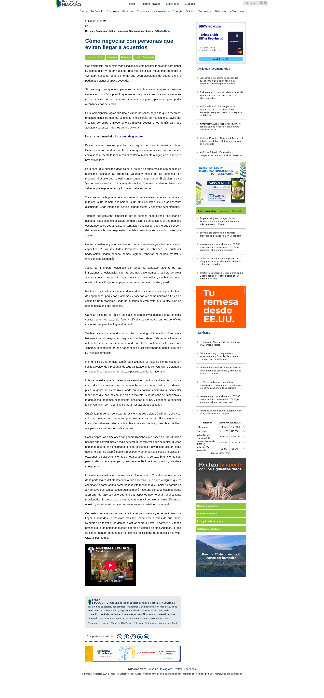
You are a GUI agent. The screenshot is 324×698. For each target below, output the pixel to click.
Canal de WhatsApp (121, 623)
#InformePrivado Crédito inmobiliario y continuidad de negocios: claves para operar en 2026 (220, 126)
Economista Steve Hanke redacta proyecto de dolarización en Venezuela (220, 234)
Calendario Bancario (209, 528)
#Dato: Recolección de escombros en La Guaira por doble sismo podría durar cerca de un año (221, 276)
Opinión (190, 11)
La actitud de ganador (129, 136)
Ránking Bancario (207, 506)
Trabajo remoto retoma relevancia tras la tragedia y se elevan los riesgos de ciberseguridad (221, 95)
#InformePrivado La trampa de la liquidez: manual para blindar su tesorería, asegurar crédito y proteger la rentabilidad (221, 111)
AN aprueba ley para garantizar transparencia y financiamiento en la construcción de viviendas (219, 356)
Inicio (131, 3)
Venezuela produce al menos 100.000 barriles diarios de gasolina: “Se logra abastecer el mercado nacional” (220, 247)
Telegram (138, 623)
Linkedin (153, 669)
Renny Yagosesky (144, 57)
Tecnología (205, 11)
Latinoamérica (160, 11)
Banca (83, 11)
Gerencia (126, 57)
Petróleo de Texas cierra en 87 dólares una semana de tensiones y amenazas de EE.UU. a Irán (220, 370)
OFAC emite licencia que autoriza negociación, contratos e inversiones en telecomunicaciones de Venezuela (221, 385)
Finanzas (127, 11)
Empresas (113, 11)
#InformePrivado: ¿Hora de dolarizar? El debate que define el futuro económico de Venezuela (221, 141)
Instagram (150, 623)
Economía (143, 11)
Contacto (190, 3)
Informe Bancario (207, 513)
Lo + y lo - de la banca (210, 521)
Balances (220, 11)
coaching (112, 57)
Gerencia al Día (95, 57)
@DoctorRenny (163, 31)
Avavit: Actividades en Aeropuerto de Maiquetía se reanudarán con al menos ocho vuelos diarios (221, 261)
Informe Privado (150, 3)
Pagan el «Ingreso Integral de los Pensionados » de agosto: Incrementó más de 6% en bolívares (220, 221)
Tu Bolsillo (97, 11)
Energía (177, 11)
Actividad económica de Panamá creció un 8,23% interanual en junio (221, 412)
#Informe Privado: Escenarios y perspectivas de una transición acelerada (222, 154)
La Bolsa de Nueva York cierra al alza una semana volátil (220, 343)
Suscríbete (172, 3)
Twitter (160, 623)
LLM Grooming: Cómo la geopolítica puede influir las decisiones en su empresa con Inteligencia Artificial (219, 80)
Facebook (172, 623)
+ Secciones (237, 11)
